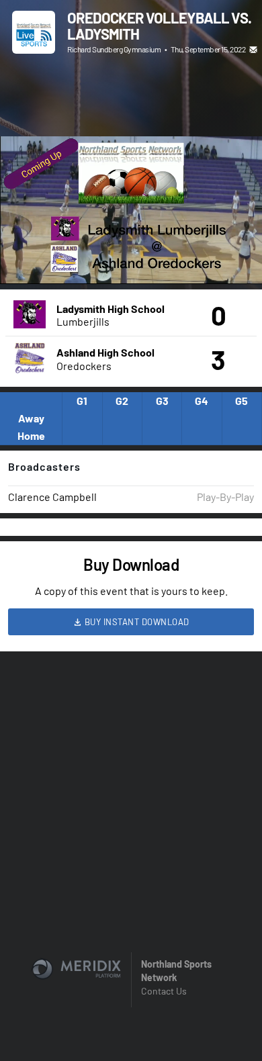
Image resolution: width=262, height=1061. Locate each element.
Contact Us (164, 991)
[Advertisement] (131, 97)
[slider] (131, 236)
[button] (24, 260)
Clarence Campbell (52, 496)
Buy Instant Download (135, 621)
